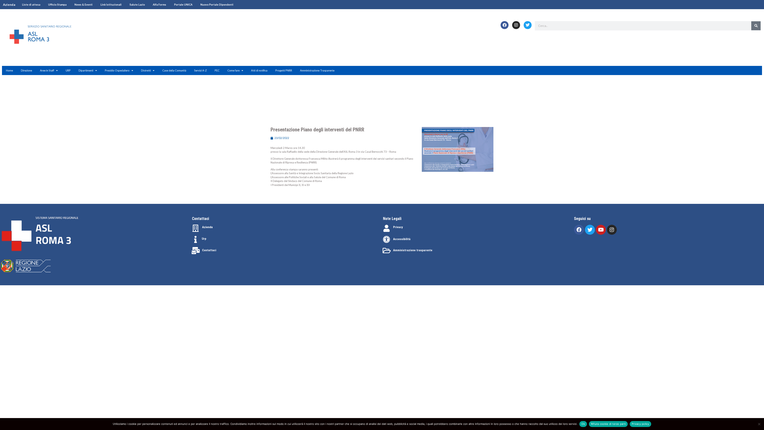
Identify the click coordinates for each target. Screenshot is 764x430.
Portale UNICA (183, 4)
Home (9, 70)
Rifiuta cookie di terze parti (608, 423)
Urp (204, 238)
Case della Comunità (174, 70)
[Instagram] (516, 25)
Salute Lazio (137, 4)
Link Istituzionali (111, 4)
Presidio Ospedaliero (117, 70)
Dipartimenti (86, 70)
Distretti (146, 70)
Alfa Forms (159, 4)
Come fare (233, 70)
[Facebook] (505, 25)
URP (68, 70)
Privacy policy (640, 423)
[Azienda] (195, 228)
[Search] (756, 25)
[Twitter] (528, 25)
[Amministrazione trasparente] (386, 250)
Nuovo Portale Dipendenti (216, 4)
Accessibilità (401, 239)
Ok (583, 423)
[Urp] (195, 239)
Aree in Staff (47, 70)
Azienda (207, 227)
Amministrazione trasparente (412, 250)
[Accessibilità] (386, 239)
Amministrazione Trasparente (317, 70)
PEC (217, 70)
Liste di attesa (31, 4)
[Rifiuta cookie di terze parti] (759, 424)
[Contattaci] (195, 250)
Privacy (398, 227)
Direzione (26, 70)
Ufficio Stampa (57, 4)
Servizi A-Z (200, 70)
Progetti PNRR (283, 70)
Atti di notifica (259, 70)
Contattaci (209, 250)
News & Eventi (83, 4)
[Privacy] (386, 228)
